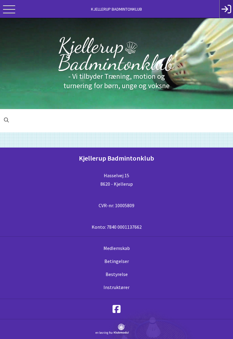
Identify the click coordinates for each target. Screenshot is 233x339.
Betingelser (116, 261)
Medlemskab (116, 248)
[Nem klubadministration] (112, 333)
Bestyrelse (117, 274)
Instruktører (116, 287)
